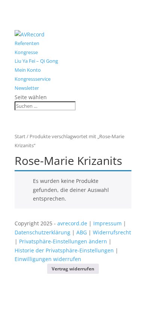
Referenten (27, 43)
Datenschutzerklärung (42, 232)
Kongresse (26, 52)
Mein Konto (28, 69)
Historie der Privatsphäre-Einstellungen (64, 250)
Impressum (107, 223)
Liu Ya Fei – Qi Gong (36, 60)
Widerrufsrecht (112, 232)
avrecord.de (72, 223)
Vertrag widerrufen (73, 269)
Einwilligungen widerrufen (48, 259)
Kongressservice (33, 78)
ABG (81, 232)
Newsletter (27, 88)
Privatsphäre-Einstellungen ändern (63, 241)
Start (20, 136)
